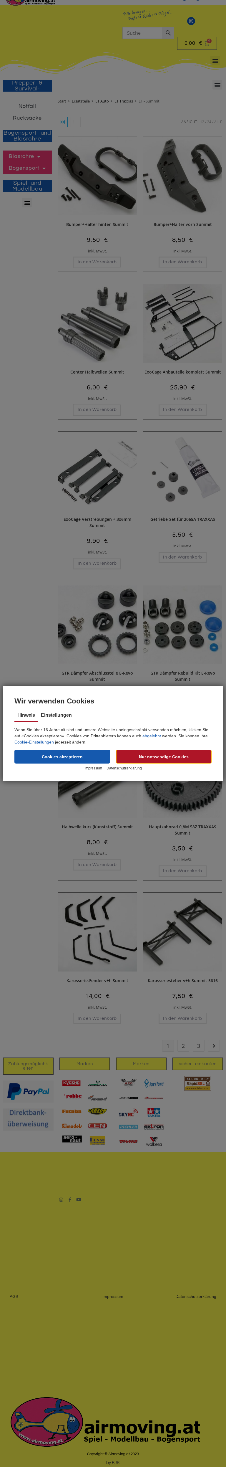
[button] (62, 757)
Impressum (93, 768)
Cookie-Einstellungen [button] (34, 742)
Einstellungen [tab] (56, 715)
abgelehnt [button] (151, 736)
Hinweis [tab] (26, 715)
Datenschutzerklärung (124, 768)
